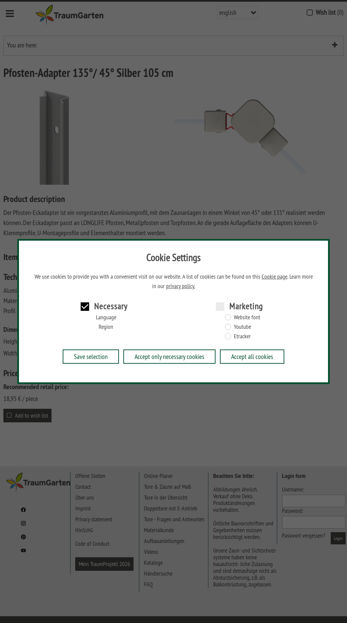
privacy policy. (180, 286)
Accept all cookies (252, 356)
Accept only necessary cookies (169, 356)
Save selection (91, 356)
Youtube (242, 326)
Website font (247, 317)
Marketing (246, 306)
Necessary (111, 306)
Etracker (242, 336)
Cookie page (274, 276)
